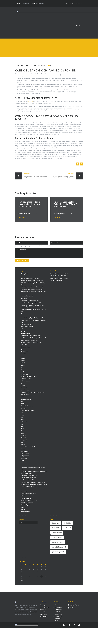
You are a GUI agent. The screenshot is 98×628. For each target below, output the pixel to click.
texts (22, 465)
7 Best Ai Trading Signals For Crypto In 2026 (32, 318)
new (22, 412)
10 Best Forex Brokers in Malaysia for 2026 (32, 280)
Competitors (24, 374)
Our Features (58, 611)
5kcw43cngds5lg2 (57, 537)
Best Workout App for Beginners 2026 (31, 342)
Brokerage (43, 605)
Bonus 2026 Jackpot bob (59, 547)
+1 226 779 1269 (25, 3)
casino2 (23, 360)
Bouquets (23, 354)
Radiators (23, 435)
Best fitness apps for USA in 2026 (29, 340)
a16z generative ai (26, 324)
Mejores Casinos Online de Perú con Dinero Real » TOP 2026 (59, 274)
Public (22, 433)
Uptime (23, 496)
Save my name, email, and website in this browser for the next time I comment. (40, 246)
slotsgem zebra (25, 455)
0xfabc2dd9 (67, 528)
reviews (23, 444)
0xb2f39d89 (55, 528)
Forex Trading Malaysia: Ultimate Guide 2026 (33, 392)
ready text (23, 437)
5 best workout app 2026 (27, 296)
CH (21, 367)
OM (22, 417)
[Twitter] (79, 625)
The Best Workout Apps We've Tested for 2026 (33, 482)
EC (21, 383)
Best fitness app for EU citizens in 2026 (31, 335)
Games (22, 397)
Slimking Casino (25, 453)
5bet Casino (24, 298)
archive (23, 329)
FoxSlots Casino (25, 394)
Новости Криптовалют (27, 502)
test (22, 462)
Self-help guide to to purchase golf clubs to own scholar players (30, 204)
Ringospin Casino (25, 451)
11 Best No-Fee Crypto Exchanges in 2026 (32, 289)
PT (21, 431)
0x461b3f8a (67, 523)
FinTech (23, 385)
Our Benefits (58, 609)
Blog (22, 349)
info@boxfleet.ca (40, 3)
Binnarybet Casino (25, 347)
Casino (22, 356)
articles (23, 331)
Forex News (24, 388)
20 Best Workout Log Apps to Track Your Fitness (33, 291)
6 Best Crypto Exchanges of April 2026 (31, 303)
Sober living (24, 458)
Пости (22, 507)
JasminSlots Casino (26, 399)
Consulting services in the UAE (29, 376)
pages (22, 424)
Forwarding (43, 609)
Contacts (57, 621)
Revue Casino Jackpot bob (28, 446)
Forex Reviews (25, 390)
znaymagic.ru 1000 (26, 498)
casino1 (23, 358)
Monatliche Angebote (27, 406)
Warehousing (43, 616)
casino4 (23, 365)
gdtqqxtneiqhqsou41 (58, 552)
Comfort (23, 372)
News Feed (58, 618)
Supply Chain (43, 614)
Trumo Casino (24, 489)
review (22, 442)
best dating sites (25, 333)
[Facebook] (64, 625)
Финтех (23, 509)
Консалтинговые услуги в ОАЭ (29, 500)
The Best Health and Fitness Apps (30, 480)
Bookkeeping (24, 351)
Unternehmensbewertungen (28, 493)
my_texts (23, 408)
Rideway (23, 449)
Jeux (22, 401)
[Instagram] (74, 625)
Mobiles (23, 403)
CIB (21, 369)
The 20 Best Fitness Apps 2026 (29, 475)
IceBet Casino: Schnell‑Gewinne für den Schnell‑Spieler (59, 279)
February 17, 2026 (22, 65)
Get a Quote (58, 607)
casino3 (23, 363)
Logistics (42, 611)
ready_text (24, 440)
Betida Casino (24, 344)
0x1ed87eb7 (55, 523)
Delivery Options (25, 381)
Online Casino (24, 422)
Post (22, 426)
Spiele (22, 460)
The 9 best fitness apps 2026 (28, 477)
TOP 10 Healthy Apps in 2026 (29, 486)
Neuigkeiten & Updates (27, 410)
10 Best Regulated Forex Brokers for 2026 (32, 287)
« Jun (22, 581)
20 (33, 574)
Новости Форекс (25, 505)
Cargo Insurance (44, 607)
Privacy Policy (58, 616)
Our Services (58, 614)
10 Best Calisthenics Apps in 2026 (30, 278)
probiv (22, 428)
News (22, 415)
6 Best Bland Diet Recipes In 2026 (30, 300)
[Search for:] (28, 522)
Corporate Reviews (26, 378)
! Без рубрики (24, 274)
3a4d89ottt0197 (57, 532)
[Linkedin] (69, 625)
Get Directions (74, 608)
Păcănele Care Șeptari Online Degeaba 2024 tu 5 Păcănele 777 (65, 204)
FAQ (56, 605)
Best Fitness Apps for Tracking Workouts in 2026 (34, 338)
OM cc (22, 419)
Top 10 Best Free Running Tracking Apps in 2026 (34, 484)
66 (21, 313)
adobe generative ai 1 (27, 326)
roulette (30, 101)
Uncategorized (39, 65)
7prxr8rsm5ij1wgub (57, 542)
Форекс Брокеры (25, 511)
